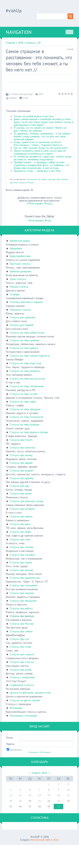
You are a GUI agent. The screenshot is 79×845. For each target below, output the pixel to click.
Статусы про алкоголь (22, 447)
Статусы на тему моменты (25, 371)
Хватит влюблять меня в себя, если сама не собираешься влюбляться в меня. (40, 152)
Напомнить (33, 752)
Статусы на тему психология (26, 417)
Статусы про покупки (22, 593)
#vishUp (14, 11)
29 (49, 806)
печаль (30, 182)
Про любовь (62, 179)
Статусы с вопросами (22, 677)
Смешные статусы (20, 309)
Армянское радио (20, 240)
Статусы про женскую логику (27, 501)
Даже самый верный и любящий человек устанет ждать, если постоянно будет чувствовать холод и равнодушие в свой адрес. (43, 122)
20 (30, 801)
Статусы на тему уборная (24, 424)
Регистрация (35, 203)
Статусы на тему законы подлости (30, 355)
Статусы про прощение (23, 600)
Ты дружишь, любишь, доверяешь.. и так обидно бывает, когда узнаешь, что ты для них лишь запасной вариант (42, 136)
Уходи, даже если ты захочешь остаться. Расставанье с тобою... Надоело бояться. (38, 143)
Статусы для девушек (22, 317)
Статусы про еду (19, 485)
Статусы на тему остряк (24, 394)
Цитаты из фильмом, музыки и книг (30, 692)
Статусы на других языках (25, 700)
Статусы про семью (21, 631)
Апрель (30, 42)
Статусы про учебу (21, 669)
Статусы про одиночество (25, 577)
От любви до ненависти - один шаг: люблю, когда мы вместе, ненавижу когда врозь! (42, 158)
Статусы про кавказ (21, 516)
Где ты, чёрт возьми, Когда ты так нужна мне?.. (41, 147)
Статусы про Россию (22, 623)
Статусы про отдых (21, 562)
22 (49, 801)
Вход (48, 203)
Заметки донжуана (20, 271)
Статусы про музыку (21, 570)
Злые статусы (18, 279)
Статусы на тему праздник (25, 409)
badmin (13, 98)
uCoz (56, 839)
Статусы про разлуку (21, 94)
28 (39, 806)
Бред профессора (20, 256)
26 (20, 806)
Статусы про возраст (22, 470)
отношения (31, 179)
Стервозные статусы (22, 685)
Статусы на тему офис (23, 401)
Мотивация (16, 708)
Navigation (19, 32)
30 (39, 42)
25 (10, 806)
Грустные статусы (20, 263)
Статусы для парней (21, 325)
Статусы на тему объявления (27, 386)
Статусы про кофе (20, 531)
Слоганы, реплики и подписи (26, 302)
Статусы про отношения (23, 585)
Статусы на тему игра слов (25, 363)
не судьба (42, 179)
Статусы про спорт (20, 646)
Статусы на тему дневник (24, 340)
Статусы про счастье (22, 662)
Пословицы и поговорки (23, 715)
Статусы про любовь (22, 547)
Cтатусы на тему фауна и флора (29, 432)
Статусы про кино (20, 524)
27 (30, 806)
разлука (52, 179)
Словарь (15, 294)
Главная (10, 42)
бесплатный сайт (40, 839)
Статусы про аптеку (21, 455)
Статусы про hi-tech (21, 439)
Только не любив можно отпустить (34, 116)
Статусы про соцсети (22, 654)
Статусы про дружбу (22, 478)
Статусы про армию (21, 462)
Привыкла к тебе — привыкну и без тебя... (38, 170)
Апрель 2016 (39, 772)
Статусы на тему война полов (27, 332)
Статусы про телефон (22, 554)
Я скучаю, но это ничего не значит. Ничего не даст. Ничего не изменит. (40, 129)
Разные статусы (19, 286)
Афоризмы (16, 248)
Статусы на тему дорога (24, 348)
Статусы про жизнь (21, 493)
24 (68, 801)
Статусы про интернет (22, 508)
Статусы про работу (21, 608)
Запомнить (16, 749)
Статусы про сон (19, 639)
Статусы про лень (20, 539)
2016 (20, 42)
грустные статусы (18, 182)
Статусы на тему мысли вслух (27, 378)
